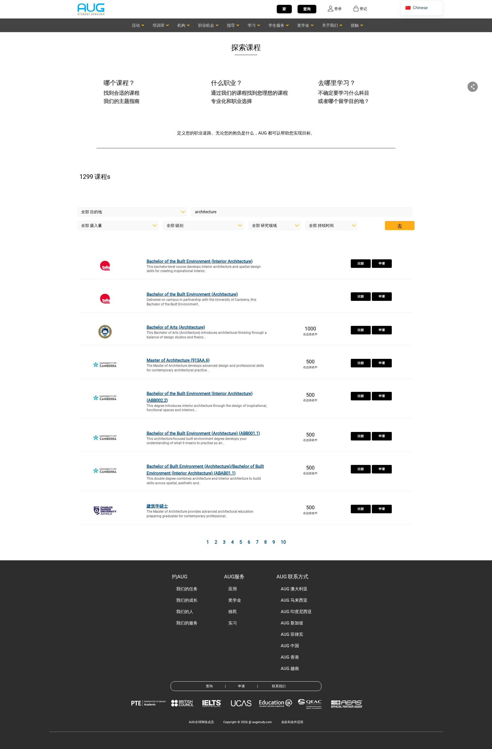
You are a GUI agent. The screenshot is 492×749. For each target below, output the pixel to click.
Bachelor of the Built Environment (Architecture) (192, 294)
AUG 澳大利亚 (294, 588)
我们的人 (184, 611)
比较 (361, 263)
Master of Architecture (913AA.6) (178, 360)
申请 (382, 263)
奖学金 (234, 600)
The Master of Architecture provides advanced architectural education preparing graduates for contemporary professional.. (200, 514)
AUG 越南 (290, 668)
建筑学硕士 (157, 506)
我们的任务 (187, 588)
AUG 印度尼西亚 (296, 611)
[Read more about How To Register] (347, 712)
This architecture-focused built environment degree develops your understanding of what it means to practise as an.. (197, 441)
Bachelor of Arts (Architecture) (176, 327)
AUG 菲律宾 (292, 634)
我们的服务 (187, 623)
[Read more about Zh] (90, 9)
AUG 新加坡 (292, 623)
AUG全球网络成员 (201, 722)
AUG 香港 (290, 657)
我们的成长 (187, 600)
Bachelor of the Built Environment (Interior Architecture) (200, 261)
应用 (232, 588)
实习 (232, 623)
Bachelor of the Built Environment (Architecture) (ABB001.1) (203, 433)
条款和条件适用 (292, 722)
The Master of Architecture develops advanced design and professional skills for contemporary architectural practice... (205, 368)
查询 (307, 9)
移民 (232, 611)
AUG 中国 (290, 645)
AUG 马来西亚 (294, 600)
